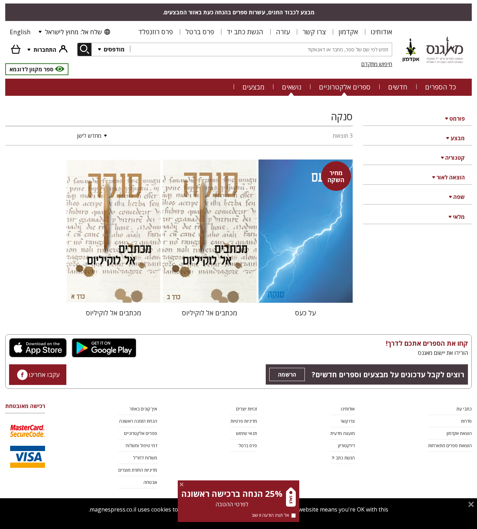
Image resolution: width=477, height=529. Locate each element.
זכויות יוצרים (246, 409)
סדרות (466, 421)
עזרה (283, 31)
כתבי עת (464, 409)
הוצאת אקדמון (459, 433)
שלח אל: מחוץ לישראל (73, 32)
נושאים (291, 87)
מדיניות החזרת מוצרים (137, 470)
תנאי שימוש (246, 433)
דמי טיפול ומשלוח (141, 445)
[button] (57, 136)
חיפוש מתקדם (376, 64)
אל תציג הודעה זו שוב (270, 515)
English (20, 32)
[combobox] (261, 49)
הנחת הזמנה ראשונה (138, 421)
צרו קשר (314, 31)
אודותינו (381, 31)
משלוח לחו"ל (145, 458)
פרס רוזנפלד (155, 31)
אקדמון (348, 31)
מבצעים (253, 87)
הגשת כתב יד (245, 31)
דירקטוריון (346, 445)
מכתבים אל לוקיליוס (209, 312)
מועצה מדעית (342, 433)
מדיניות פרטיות (243, 421)
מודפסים (113, 49)
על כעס (305, 312)
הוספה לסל (305, 291)
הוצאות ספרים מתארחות (450, 445)
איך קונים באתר (143, 409)
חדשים (398, 87)
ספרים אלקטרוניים (344, 87)
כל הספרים (440, 87)
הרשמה (287, 374)
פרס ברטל (199, 31)
